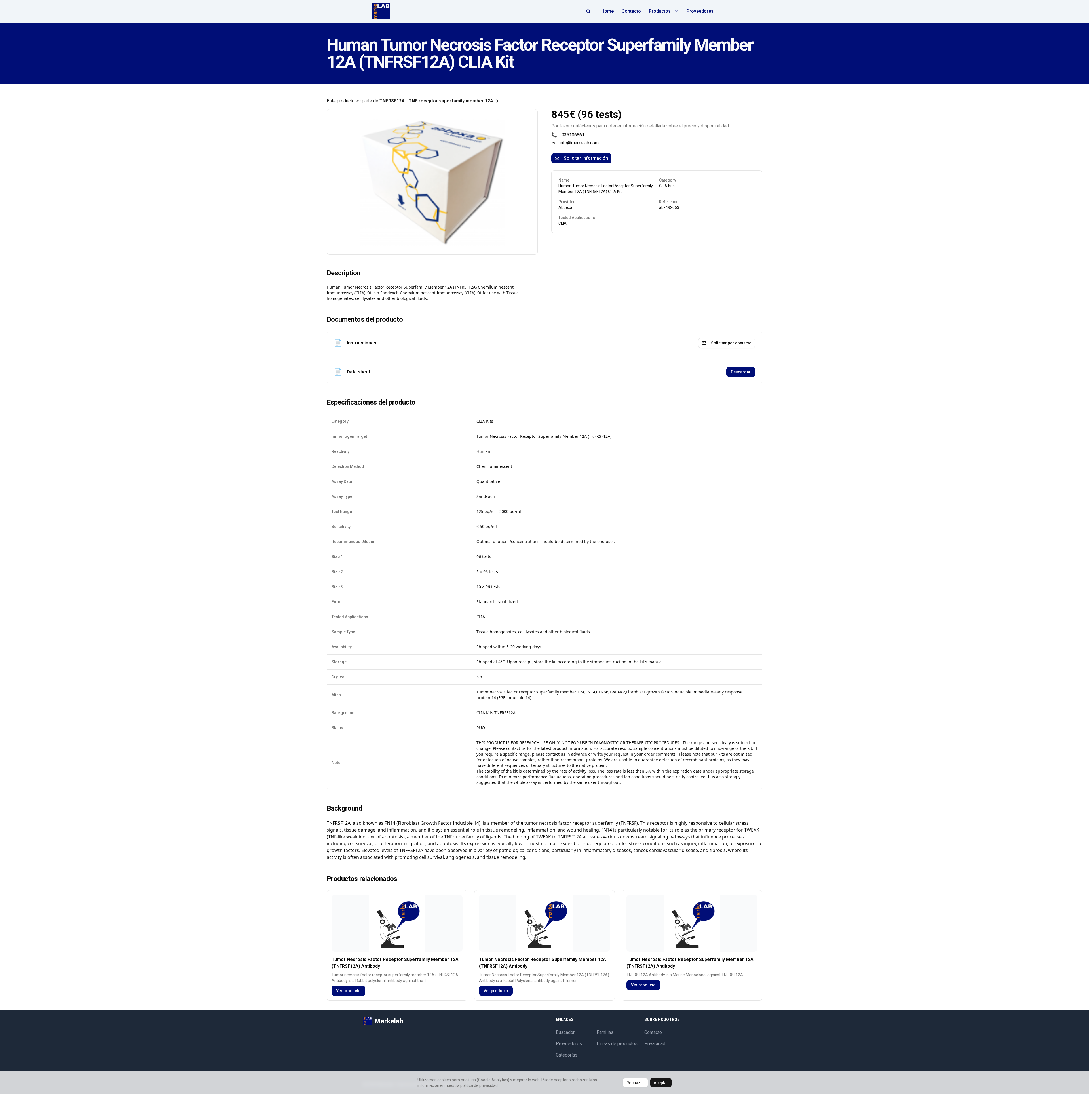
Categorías (566, 1055)
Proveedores (700, 11)
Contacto (631, 11)
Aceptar (661, 1082)
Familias (605, 1032)
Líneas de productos (617, 1043)
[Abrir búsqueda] (588, 11)
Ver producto (348, 990)
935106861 (573, 135)
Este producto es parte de (410, 101)
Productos (660, 11)
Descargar (741, 372)
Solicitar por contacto (731, 343)
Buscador (565, 1032)
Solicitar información (586, 158)
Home (607, 11)
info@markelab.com (579, 143)
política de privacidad (479, 1085)
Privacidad (654, 1043)
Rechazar (635, 1082)
